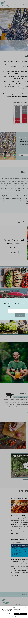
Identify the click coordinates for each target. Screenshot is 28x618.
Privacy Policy (8, 610)
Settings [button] (14, 616)
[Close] (26, 607)
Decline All (7, 613)
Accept (20, 613)
